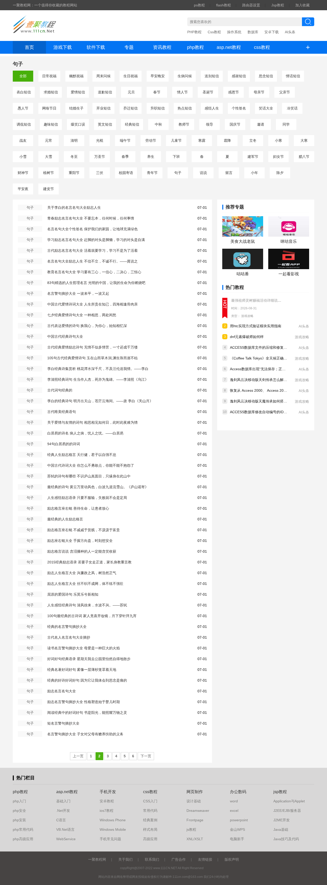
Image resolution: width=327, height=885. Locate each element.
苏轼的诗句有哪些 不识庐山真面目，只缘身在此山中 (89, 476)
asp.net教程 (229, 47)
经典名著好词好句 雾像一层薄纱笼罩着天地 (81, 670)
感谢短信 (239, 76)
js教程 (191, 829)
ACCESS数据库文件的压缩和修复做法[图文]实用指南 (272, 347)
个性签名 (239, 108)
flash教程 (223, 5)
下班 (176, 157)
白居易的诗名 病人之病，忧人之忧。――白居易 (85, 433)
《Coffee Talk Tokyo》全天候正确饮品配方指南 (267, 358)
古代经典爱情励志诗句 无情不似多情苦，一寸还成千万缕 (92, 347)
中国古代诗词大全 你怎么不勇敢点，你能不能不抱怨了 (90, 465)
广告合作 (178, 859)
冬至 (74, 157)
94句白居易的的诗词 (63, 444)
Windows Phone (113, 820)
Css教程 (214, 32)
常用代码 (150, 810)
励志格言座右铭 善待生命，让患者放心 (78, 508)
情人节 (182, 92)
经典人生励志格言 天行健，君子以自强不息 (81, 455)
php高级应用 (23, 839)
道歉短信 (105, 92)
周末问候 (103, 76)
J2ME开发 (281, 820)
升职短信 (157, 108)
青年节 (152, 173)
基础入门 (63, 801)
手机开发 (108, 792)
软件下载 (96, 47)
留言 (228, 173)
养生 (150, 157)
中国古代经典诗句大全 (65, 336)
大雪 (48, 157)
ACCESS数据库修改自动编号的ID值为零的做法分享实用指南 (278, 412)
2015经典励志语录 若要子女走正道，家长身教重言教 (89, 562)
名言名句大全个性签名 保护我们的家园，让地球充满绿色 (92, 229)
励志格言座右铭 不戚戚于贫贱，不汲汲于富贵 (83, 530)
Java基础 (280, 829)
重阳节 (74, 173)
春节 (156, 92)
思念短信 (266, 76)
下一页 (146, 756)
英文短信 (105, 124)
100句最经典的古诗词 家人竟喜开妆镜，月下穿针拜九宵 (92, 616)
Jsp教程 (277, 5)
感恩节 (233, 92)
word (234, 801)
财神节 (23, 173)
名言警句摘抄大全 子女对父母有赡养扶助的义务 (85, 734)
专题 (129, 47)
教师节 (184, 124)
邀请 (260, 124)
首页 (29, 47)
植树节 (48, 173)
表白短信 (24, 92)
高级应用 (150, 839)
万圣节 (99, 157)
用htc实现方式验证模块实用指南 (255, 326)
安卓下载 (271, 32)
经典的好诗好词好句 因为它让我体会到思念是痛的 (87, 680)
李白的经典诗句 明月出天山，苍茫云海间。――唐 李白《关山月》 (100, 401)
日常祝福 (49, 76)
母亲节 (259, 92)
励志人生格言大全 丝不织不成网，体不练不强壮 (85, 584)
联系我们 (152, 859)
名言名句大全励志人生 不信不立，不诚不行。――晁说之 (92, 261)
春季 (125, 157)
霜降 (227, 140)
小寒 (278, 140)
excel (234, 810)
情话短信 (293, 76)
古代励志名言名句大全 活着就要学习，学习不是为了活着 (92, 250)
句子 (177, 173)
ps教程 (199, 5)
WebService (66, 839)
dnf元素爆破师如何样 (247, 337)
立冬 (252, 140)
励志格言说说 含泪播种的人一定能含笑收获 (81, 551)
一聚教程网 (97, 859)
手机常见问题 (110, 839)
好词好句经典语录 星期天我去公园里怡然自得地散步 (89, 659)
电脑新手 (237, 839)
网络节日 (49, 108)
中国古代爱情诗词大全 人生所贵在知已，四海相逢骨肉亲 (92, 304)
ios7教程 (106, 810)
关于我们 (125, 859)
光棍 (99, 140)
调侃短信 (24, 124)
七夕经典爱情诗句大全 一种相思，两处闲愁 (81, 315)
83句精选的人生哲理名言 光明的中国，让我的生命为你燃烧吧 (96, 283)
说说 (203, 173)
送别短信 (212, 76)
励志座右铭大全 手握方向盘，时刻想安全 (80, 541)
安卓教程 (107, 801)
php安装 (19, 820)
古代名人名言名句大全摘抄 (68, 637)
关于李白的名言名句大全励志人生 (74, 207)
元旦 (131, 92)
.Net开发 (63, 810)
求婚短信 (51, 92)
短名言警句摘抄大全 (63, 723)
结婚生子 (76, 108)
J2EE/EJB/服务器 (287, 810)
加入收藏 (302, 5)
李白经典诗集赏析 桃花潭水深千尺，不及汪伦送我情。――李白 (97, 369)
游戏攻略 (247, 316)
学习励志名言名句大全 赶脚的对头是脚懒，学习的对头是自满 (96, 240)
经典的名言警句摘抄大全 (67, 627)
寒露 (201, 140)
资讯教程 (162, 47)
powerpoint (239, 820)
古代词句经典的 (59, 390)
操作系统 (234, 32)
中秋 (158, 124)
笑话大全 (266, 108)
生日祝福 (130, 76)
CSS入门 (150, 801)
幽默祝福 (76, 76)
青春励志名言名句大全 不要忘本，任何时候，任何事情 (90, 218)
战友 (23, 140)
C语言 (61, 820)
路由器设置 (251, 5)
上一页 (78, 756)
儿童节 (176, 140)
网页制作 (194, 792)
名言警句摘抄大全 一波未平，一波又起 (78, 293)
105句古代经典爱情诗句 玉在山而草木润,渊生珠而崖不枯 (92, 358)
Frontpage (194, 820)
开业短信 (103, 108)
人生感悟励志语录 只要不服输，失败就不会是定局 (87, 498)
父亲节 (284, 92)
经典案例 (150, 820)
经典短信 (132, 124)
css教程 (262, 47)
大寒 (304, 140)
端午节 (125, 140)
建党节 (48, 189)
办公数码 (238, 792)
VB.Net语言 (65, 829)
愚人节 (23, 108)
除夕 (280, 173)
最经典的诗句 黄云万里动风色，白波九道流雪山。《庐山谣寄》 (97, 487)
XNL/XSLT (194, 839)
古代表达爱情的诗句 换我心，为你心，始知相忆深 (87, 326)
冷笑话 (292, 108)
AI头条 (290, 32)
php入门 (19, 801)
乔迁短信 (130, 108)
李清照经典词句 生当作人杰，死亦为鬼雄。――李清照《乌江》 (97, 379)
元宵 (48, 140)
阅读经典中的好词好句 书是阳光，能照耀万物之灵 (87, 713)
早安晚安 (157, 76)
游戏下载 (62, 47)
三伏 (99, 173)
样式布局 (150, 829)
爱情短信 (78, 92)
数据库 (253, 32)
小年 (254, 173)
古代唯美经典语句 (61, 412)
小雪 (23, 157)
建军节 (253, 157)
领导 (209, 124)
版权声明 (232, 859)
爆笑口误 (78, 124)
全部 (23, 76)
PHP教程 (194, 32)
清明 (74, 140)
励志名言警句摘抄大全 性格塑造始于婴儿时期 (83, 702)
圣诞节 (208, 92)
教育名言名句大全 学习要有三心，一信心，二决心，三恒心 (94, 272)
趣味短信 (51, 124)
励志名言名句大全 (61, 691)
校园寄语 (126, 173)
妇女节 (278, 157)
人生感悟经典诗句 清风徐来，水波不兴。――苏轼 (87, 605)
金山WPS (237, 829)
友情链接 (205, 859)
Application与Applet (289, 801)
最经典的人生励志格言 (65, 519)
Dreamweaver (197, 810)
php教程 (195, 47)
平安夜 (23, 189)
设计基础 (193, 801)
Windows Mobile (113, 829)
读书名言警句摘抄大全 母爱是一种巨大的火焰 (83, 648)
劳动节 (150, 140)
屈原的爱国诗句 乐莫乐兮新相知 (72, 594)
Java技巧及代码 (286, 839)
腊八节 (304, 157)
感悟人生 (212, 108)
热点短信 (185, 108)
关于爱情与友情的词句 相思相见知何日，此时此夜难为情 (92, 422)
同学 (286, 124)
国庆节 (235, 124)
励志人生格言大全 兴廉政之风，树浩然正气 (81, 573)
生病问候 (185, 76)
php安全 (19, 810)
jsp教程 (280, 792)
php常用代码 (23, 829)
